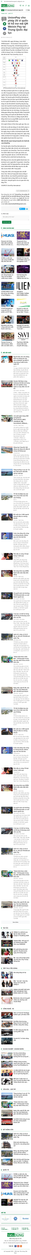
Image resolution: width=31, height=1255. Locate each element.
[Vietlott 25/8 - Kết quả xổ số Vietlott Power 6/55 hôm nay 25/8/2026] (7, 1116)
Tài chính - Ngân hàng (18, 425)
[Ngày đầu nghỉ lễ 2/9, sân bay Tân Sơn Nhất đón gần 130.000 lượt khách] (7, 690)
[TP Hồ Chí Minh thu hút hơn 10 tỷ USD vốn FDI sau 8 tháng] (7, 496)
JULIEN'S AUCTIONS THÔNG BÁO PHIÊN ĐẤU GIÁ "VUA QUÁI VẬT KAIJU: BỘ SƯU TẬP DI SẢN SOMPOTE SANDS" (23, 293)
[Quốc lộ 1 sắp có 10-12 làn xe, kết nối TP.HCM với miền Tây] (7, 637)
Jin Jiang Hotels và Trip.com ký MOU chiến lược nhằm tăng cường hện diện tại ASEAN (7, 276)
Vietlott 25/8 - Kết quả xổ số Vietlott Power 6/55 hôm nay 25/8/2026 (21, 1115)
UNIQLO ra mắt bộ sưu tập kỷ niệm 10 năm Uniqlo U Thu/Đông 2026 (21, 1080)
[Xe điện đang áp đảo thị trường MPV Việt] (7, 1205)
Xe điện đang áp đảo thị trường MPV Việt (20, 1203)
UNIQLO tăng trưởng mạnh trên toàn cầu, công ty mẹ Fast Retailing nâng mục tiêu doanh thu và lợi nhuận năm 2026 (21, 1236)
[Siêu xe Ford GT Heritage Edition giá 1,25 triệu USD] (7, 1188)
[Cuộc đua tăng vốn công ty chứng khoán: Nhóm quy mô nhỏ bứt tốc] (7, 535)
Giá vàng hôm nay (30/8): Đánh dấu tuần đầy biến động (21, 572)
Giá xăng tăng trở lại (19, 1145)
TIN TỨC (15, 1084)
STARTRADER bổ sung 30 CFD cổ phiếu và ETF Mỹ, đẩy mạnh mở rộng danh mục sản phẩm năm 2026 (7, 310)
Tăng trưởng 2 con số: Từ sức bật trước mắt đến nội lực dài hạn (21, 471)
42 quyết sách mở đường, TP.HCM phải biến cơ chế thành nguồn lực (21, 595)
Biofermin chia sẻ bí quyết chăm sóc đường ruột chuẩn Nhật (21, 1172)
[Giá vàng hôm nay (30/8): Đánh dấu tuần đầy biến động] (7, 573)
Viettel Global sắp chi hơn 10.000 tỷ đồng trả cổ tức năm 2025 (21, 924)
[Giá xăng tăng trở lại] (7, 1147)
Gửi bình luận (6, 222)
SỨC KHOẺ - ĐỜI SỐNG (19, 390)
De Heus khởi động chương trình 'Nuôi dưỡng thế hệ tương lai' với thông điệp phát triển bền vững (21, 1227)
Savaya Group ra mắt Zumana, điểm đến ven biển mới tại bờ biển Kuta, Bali (7, 344)
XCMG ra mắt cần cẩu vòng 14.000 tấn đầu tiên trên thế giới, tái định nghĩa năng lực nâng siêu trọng (7, 259)
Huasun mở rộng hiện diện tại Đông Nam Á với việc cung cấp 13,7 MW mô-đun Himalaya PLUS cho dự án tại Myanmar (7, 243)
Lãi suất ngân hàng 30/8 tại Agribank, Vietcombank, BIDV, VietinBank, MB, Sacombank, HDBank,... (20, 419)
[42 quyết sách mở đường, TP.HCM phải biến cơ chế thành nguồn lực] (7, 595)
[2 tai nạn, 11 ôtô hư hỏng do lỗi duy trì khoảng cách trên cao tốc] (7, 616)
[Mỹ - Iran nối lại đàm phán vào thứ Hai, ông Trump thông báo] (7, 1133)
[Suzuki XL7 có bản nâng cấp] (7, 1213)
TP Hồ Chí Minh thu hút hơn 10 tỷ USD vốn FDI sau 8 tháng (20, 495)
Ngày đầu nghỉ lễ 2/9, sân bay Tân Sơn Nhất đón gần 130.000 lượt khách (21, 689)
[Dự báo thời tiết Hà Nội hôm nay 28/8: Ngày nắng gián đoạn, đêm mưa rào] (7, 944)
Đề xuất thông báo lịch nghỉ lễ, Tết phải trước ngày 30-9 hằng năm (20, 1123)
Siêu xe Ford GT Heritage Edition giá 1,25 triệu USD (21, 1186)
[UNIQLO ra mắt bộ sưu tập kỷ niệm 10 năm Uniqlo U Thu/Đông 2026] (7, 1080)
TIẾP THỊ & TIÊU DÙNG (10, 1141)
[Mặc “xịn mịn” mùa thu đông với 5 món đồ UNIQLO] (7, 1156)
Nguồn (21, 190)
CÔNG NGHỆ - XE (8, 1181)
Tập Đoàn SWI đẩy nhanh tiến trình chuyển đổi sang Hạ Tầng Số (23, 344)
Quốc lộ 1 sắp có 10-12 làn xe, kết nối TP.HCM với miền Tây (21, 636)
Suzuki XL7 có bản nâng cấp (21, 1212)
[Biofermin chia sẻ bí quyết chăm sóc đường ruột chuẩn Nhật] (7, 1173)
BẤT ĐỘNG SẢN (17, 640)
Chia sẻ (23, 208)
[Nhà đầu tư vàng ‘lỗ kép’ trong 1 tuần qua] (7, 556)
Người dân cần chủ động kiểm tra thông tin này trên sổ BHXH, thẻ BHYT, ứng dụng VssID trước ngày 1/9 (21, 360)
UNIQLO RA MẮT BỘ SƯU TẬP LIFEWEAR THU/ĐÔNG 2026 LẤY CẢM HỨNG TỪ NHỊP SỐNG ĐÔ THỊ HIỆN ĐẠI (21, 1164)
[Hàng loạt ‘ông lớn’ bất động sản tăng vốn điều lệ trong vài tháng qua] (7, 449)
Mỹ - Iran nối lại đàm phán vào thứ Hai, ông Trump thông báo (21, 1132)
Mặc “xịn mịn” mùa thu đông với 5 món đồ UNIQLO (20, 1155)
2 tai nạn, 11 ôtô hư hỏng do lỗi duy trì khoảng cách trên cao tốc (21, 615)
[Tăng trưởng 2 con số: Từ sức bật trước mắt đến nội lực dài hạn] (7, 472)
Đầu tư (15, 366)
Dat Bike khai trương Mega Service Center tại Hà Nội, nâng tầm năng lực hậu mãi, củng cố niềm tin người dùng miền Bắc (21, 1195)
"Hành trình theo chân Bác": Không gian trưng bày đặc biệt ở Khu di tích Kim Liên (21, 873)
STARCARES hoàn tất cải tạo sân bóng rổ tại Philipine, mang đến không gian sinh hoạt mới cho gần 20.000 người (7, 293)
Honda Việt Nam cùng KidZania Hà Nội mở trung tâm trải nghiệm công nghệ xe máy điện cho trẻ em (21, 384)
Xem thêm (15, 1095)
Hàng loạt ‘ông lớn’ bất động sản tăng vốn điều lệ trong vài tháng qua (21, 449)
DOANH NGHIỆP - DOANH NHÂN (13, 1221)
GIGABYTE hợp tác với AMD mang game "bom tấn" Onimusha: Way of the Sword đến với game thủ (23, 327)
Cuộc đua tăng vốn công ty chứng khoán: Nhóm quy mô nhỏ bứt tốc (21, 535)
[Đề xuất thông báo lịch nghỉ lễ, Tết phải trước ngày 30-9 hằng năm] (7, 1124)
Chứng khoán (16, 453)
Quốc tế (15, 1014)
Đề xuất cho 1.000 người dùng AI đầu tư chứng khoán (21, 516)
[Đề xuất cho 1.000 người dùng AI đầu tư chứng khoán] (7, 517)
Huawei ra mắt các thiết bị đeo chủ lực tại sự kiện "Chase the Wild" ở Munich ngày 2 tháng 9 (23, 310)
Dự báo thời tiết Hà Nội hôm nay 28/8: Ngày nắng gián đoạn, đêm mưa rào (21, 943)
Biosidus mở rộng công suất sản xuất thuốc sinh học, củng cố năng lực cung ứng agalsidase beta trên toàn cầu (7, 327)
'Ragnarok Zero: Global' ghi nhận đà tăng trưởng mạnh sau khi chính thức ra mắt (23, 243)
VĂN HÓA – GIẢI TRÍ (18, 475)
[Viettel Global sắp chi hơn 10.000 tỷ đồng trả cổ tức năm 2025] (7, 925)
